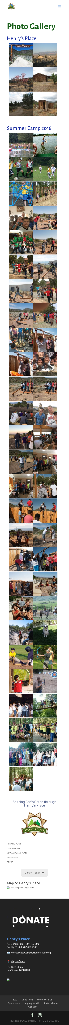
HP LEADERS (13, 857)
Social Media (50, 1003)
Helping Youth (31, 1003)
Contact (32, 1006)
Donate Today (32, 872)
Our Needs (14, 1003)
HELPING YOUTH (14, 843)
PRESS (10, 862)
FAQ (15, 999)
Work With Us (44, 999)
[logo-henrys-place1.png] (34, 824)
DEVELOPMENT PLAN (17, 852)
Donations (27, 999)
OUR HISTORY (13, 848)
